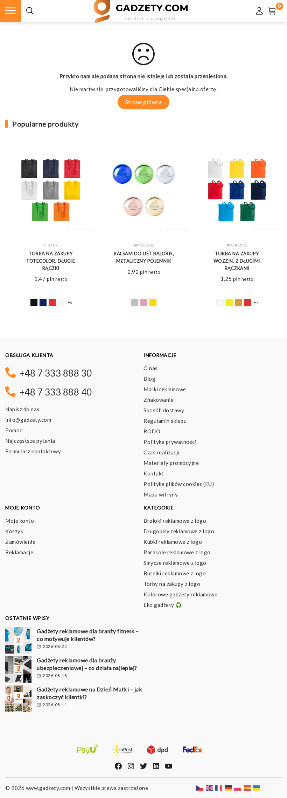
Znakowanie (159, 400)
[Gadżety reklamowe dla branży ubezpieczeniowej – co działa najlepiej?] (18, 670)
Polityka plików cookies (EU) (179, 484)
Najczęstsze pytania (30, 441)
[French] (219, 787)
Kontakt (154, 473)
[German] (228, 787)
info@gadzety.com (28, 420)
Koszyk (14, 531)
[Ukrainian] (257, 787)
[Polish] (238, 787)
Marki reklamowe (165, 389)
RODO (152, 431)
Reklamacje (19, 552)
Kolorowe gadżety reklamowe (180, 594)
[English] (210, 787)
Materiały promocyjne (171, 463)
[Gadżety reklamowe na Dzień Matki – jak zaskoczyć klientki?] (18, 699)
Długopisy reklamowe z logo (179, 531)
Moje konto (19, 521)
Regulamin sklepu (165, 421)
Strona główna (143, 102)
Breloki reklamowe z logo (175, 521)
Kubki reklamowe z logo (173, 542)
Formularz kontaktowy (33, 451)
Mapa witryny (161, 494)
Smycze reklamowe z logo (175, 563)
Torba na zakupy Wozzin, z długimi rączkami (237, 261)
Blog (149, 379)
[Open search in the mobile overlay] (29, 11)
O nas (151, 368)
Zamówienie (20, 542)
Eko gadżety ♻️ (163, 605)
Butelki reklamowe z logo (175, 573)
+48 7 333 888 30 (56, 373)
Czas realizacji (162, 452)
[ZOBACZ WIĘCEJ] (51, 191)
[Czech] (200, 787)
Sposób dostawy (164, 410)
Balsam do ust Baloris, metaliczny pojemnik (144, 257)
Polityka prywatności (170, 442)
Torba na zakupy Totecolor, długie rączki (50, 261)
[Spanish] (247, 787)
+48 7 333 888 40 (56, 392)
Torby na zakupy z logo (172, 584)
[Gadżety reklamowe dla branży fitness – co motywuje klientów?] (18, 641)
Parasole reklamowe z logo (177, 552)
